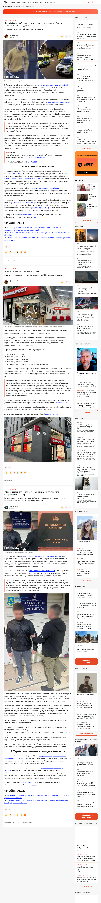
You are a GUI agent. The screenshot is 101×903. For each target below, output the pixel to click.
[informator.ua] (5, 2)
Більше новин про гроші (86, 816)
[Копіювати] (69, 36)
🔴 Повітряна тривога (40, 12)
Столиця (24, 2)
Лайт (41, 2)
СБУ (14, 822)
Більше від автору (86, 886)
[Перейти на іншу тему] (88, 2)
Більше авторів (86, 221)
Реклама (52, 2)
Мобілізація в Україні (25, 822)
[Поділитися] (66, 36)
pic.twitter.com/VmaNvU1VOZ (36, 157)
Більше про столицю (87, 661)
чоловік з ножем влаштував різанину (45, 188)
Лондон (13, 260)
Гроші (29, 2)
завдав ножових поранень (23, 203)
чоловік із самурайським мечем (57, 102)
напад (6, 260)
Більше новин (86, 148)
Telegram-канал (26, 782)
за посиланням (62, 403)
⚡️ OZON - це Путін (56, 12)
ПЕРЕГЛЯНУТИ (86, 173)
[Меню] (97, 2)
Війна (18, 2)
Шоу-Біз (35, 2)
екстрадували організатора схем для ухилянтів (42, 556)
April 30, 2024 (32, 162)
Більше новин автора (86, 733)
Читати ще (86, 412)
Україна (13, 2)
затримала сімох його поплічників (42, 571)
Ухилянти (7, 822)
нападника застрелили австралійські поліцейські (23, 179)
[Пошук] (92, 2)
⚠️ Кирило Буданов (70, 12)
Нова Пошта (8, 480)
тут (34, 785)
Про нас (46, 2)
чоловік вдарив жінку (40, 208)
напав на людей (16, 174)
